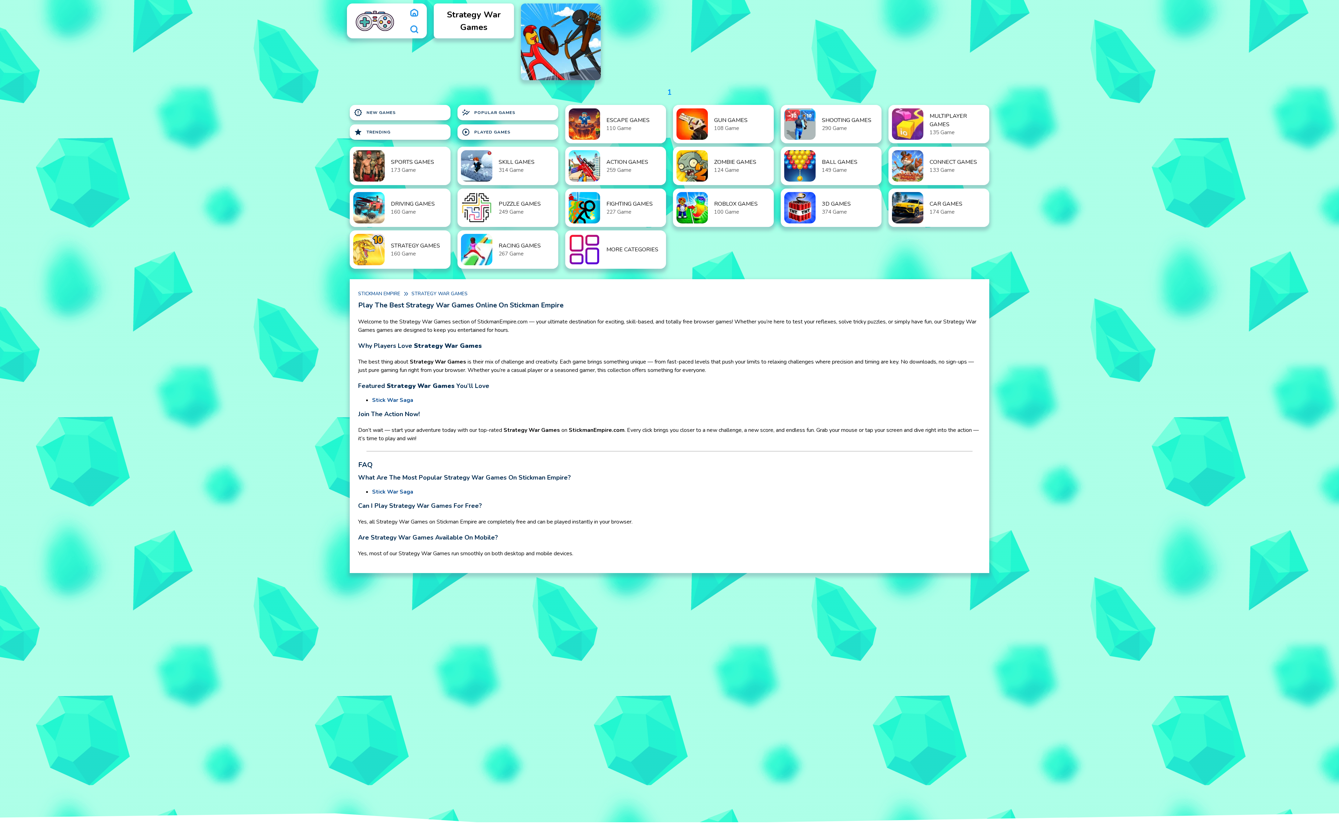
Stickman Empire (379, 293)
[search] (414, 29)
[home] (414, 13)
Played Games (486, 132)
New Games (375, 112)
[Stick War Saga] (561, 41)
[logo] (375, 21)
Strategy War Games (439, 293)
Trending (372, 132)
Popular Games (488, 112)
